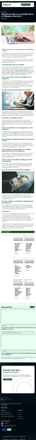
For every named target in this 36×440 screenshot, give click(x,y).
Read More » (17, 253)
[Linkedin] (6, 407)
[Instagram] (4, 407)
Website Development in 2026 (29, 266)
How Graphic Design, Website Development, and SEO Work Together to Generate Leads (18, 291)
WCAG (17, 72)
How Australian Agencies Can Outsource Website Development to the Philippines (18, 269)
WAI (28, 70)
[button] (32, 5)
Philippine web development (19, 213)
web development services (13, 226)
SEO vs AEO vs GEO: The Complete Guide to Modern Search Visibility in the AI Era (18, 247)
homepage (28, 225)
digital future (16, 87)
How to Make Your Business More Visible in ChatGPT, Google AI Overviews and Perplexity (29, 247)
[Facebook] (2, 407)
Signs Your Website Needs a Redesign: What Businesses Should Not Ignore (28, 291)
